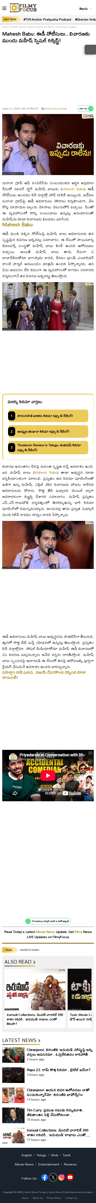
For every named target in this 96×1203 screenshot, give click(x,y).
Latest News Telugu (35, 1192)
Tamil (66, 1155)
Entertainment (48, 1164)
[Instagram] (61, 1177)
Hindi (54, 1155)
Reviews (70, 1164)
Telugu (41, 1155)
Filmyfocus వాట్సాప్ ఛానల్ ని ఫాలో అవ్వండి (50, 921)
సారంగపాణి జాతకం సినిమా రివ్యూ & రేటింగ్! (45, 415)
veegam (89, 1192)
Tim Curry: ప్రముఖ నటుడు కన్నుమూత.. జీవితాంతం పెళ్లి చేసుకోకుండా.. (55, 1112)
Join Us (83, 108)
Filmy (79, 931)
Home (6, 26)
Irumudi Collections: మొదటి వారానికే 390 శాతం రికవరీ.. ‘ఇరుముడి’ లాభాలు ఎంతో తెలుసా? (35, 1019)
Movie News (18, 26)
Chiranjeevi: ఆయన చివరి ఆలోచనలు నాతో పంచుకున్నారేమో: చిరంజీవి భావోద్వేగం (58, 1092)
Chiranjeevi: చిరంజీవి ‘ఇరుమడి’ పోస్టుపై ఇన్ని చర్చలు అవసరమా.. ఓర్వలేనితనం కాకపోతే (59, 1052)
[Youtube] (70, 1177)
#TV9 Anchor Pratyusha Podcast (47, 19)
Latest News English (60, 1192)
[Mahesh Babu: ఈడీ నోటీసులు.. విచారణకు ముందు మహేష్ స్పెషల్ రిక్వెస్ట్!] (48, 174)
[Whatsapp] (90, 108)
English (26, 1155)
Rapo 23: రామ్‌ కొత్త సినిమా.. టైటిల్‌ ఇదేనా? (58, 1069)
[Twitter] (53, 1177)
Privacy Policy (54, 1197)
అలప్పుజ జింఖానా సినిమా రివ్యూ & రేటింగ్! (43, 431)
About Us (38, 1197)
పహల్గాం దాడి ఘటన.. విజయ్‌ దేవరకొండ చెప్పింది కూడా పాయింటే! (44, 674)
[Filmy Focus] (23, 7)
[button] (4, 8)
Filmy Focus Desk (54, 108)
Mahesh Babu (73, 188)
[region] (48, 74)
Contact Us (71, 1197)
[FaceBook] (44, 1177)
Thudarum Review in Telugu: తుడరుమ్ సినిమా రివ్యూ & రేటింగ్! (49, 447)
